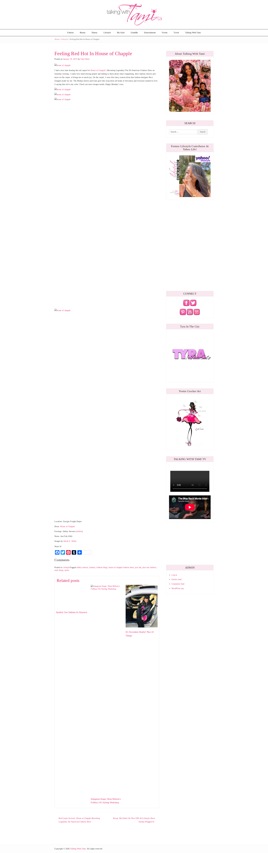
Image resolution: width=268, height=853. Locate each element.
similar (79, 531)
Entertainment (150, 33)
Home (57, 39)
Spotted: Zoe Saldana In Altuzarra (71, 612)
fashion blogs (101, 567)
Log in (174, 575)
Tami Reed (84, 59)
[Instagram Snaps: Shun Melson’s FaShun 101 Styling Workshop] (107, 689)
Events (165, 33)
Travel (176, 33)
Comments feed (178, 584)
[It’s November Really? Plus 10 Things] (142, 606)
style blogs (58, 570)
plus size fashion (149, 567)
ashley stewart (82, 567)
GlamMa (134, 33)
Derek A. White (70, 541)
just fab (138, 567)
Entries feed (176, 579)
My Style (121, 33)
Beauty (83, 33)
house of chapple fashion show (121, 567)
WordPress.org (178, 588)
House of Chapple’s (99, 70)
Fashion (70, 33)
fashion (92, 567)
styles (66, 570)
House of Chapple (67, 526)
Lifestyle (107, 33)
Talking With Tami (193, 33)
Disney (94, 33)
